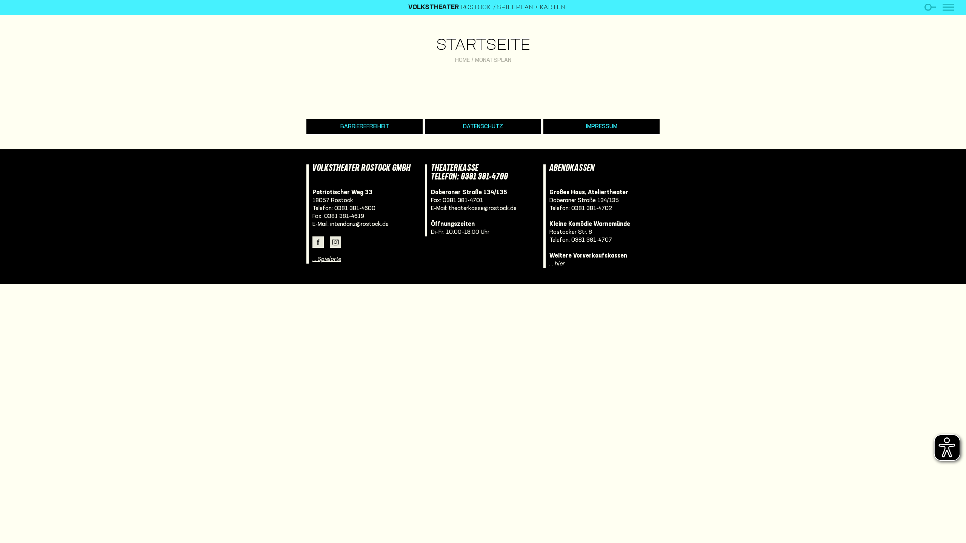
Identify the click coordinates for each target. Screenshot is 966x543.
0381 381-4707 (591, 240)
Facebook (318, 242)
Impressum (601, 127)
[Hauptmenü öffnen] (948, 7)
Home (462, 60)
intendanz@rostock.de (359, 224)
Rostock (449, 8)
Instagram (335, 242)
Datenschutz (483, 127)
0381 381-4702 (591, 209)
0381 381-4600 (354, 209)
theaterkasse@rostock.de (483, 209)
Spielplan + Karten (531, 8)
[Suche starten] (930, 7)
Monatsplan (493, 60)
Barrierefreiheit (364, 127)
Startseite (483, 46)
